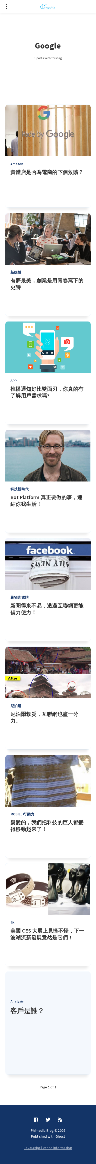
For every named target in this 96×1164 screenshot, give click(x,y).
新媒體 (16, 272)
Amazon (16, 164)
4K (12, 922)
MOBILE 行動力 (22, 814)
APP (13, 380)
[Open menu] (6, 6)
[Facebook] (36, 1120)
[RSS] (60, 1120)
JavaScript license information (48, 1147)
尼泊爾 (16, 705)
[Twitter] (48, 1120)
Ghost (60, 1136)
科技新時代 (19, 489)
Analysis (17, 1001)
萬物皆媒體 (19, 597)
